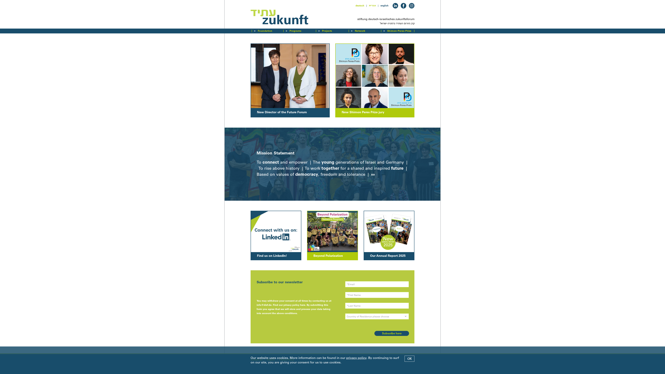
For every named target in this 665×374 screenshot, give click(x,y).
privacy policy (356, 358)
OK (409, 359)
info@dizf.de (264, 304)
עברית (372, 5)
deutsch (360, 5)
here (302, 304)
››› (372, 174)
